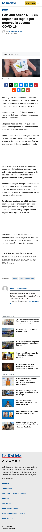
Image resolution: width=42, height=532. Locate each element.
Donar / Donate (30, 3)
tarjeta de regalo (29, 278)
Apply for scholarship (10, 508)
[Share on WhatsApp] (16, 85)
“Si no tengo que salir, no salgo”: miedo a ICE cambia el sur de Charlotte (27, 425)
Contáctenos (7, 488)
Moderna (15, 278)
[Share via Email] (23, 90)
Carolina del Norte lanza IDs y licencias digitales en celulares (27, 355)
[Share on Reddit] (14, 90)
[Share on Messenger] (21, 85)
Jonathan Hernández (15, 31)
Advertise (5, 498)
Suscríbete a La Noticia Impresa (14, 493)
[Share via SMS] (19, 90)
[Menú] (38, 3)
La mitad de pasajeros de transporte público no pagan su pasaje (27, 393)
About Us (5, 483)
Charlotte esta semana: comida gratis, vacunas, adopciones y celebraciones (27, 366)
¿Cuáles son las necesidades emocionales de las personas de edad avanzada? (27, 322)
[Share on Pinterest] (36, 85)
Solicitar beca (7, 503)
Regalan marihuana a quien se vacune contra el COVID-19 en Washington (19, 259)
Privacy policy (7, 518)
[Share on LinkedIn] (31, 85)
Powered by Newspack (8, 528)
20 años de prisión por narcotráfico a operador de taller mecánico (26, 402)
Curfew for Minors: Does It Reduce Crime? (26, 330)
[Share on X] (11, 85)
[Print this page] (28, 90)
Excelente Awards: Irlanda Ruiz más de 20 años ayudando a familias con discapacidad (26, 381)
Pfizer (21, 278)
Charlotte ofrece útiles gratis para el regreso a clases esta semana (27, 344)
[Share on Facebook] (6, 85)
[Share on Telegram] (26, 85)
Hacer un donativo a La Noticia (13, 513)
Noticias (5, 10)
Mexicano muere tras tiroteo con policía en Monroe (27, 412)
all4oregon (29, 243)
